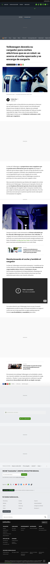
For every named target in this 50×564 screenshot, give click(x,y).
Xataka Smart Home (7, 533)
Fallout (19, 38)
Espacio (36, 500)
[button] (14, 99)
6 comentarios (11, 64)
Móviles (4, 503)
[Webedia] (47, 1)
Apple (4, 505)
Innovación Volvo (27, 17)
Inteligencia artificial (38, 505)
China (10, 38)
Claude (39, 466)
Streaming (5, 500)
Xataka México (6, 552)
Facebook (17, 64)
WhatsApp (36, 4)
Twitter (47, 4)
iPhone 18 (24, 38)
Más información (8, 562)
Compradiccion (6, 544)
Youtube (45, 4)
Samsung (21, 505)
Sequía (14, 38)
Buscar (45, 517)
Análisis (20, 500)
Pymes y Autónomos (14, 543)
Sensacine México (24, 552)
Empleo (20, 508)
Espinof (22, 530)
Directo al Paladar (33, 528)
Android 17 (34, 466)
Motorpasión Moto (42, 530)
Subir (43, 522)
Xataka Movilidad (37, 503)
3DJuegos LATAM (15, 552)
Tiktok (38, 4)
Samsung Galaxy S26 (32, 38)
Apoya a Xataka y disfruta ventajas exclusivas (24, 490)
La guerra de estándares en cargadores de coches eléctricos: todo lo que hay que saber (32, 250)
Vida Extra (14, 530)
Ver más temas (6, 511)
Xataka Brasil (5, 554)
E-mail (23, 64)
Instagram (43, 4)
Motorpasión (41, 528)
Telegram (41, 4)
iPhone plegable (26, 466)
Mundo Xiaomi (6, 535)
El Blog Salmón (15, 540)
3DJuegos (14, 528)
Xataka (4, 528)
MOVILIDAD (27, 4)
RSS (24, 484)
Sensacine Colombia (23, 554)
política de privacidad (20, 477)
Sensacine (23, 528)
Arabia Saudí (40, 38)
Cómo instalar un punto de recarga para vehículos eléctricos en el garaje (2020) (32, 367)
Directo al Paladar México (33, 553)
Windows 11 (36, 508)
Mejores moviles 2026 (16, 466)
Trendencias (5, 540)
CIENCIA (21, 4)
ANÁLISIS (6, 4)
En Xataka (25, 247)
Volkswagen (25, 383)
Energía (20, 503)
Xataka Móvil (5, 530)
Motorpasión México (41, 553)
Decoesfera (5, 542)
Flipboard (21, 64)
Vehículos (18, 383)
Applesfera (5, 532)
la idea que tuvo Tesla (23, 240)
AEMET (5, 38)
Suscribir (24, 474)
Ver (25, 418)
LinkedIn (29, 484)
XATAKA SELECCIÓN (14, 4)
